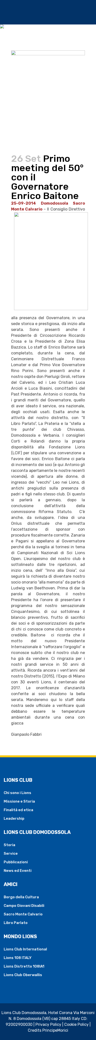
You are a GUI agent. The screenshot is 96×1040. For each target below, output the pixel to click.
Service (11, 853)
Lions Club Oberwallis (23, 975)
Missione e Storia (19, 801)
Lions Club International (25, 949)
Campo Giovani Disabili (24, 905)
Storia (9, 845)
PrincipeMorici (55, 1030)
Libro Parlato (16, 923)
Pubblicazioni (16, 862)
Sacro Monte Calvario (23, 914)
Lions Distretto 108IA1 (24, 966)
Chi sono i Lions (17, 793)
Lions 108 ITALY (18, 958)
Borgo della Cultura (21, 897)
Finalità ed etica (18, 810)
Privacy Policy (48, 1024)
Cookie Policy (76, 1024)
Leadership (14, 818)
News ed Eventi (18, 870)
